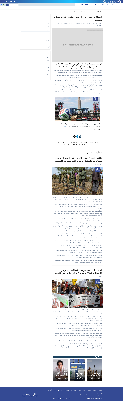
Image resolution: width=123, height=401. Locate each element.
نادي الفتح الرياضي (64, 23)
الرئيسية (120, 4)
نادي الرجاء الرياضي (72, 23)
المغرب (83, 23)
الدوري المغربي (89, 23)
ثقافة (103, 4)
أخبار (82, 4)
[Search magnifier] (7, 5)
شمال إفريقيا (97, 4)
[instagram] (10, 1)
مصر (48, 74)
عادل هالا (79, 23)
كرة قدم (89, 30)
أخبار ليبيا (77, 4)
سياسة (115, 4)
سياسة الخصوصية (98, 398)
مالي (48, 70)
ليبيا (49, 67)
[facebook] (11, 1)
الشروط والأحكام (90, 398)
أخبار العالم (87, 4)
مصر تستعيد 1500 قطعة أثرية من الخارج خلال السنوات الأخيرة (78, 374)
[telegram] (14, 1)
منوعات (92, 4)
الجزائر (48, 53)
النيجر (48, 60)
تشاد (49, 63)
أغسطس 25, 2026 (61, 378)
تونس (48, 77)
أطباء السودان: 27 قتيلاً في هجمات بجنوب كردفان (95, 375)
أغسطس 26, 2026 (95, 378)
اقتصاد (111, 4)
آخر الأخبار (100, 30)
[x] (13, 1)
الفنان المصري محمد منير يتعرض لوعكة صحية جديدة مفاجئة (61, 374)
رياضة (107, 4)
